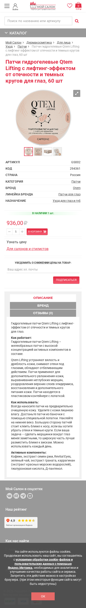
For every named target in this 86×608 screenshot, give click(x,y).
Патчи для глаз (69, 194)
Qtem (76, 188)
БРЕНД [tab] (43, 306)
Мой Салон (13, 42)
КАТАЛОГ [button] (17, 33)
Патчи (22, 46)
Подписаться (66, 280)
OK (43, 596)
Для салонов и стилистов (28, 249)
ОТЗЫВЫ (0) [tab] (43, 313)
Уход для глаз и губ (66, 200)
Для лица (64, 42)
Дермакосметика (39, 42)
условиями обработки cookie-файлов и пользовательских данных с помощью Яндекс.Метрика (40, 563)
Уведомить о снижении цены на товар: (43, 262)
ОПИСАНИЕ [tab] (43, 298)
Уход (9, 46)
